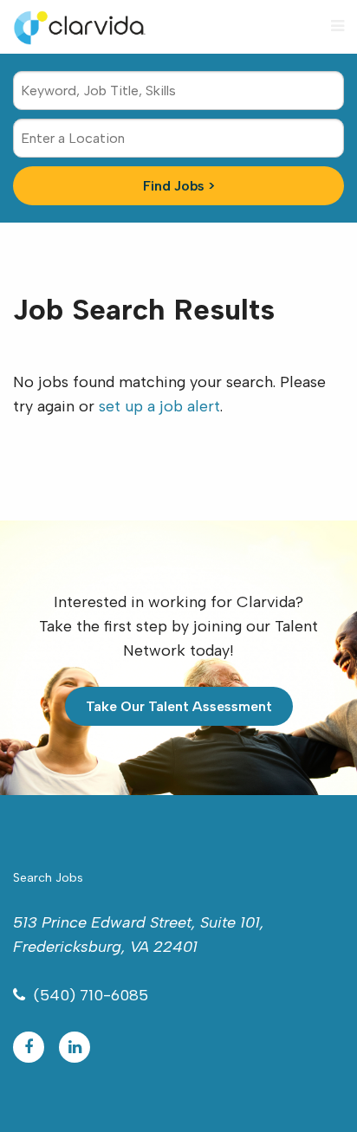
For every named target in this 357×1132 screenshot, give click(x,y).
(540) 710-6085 (91, 995)
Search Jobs (48, 877)
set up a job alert (159, 406)
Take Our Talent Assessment (179, 706)
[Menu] (337, 26)
